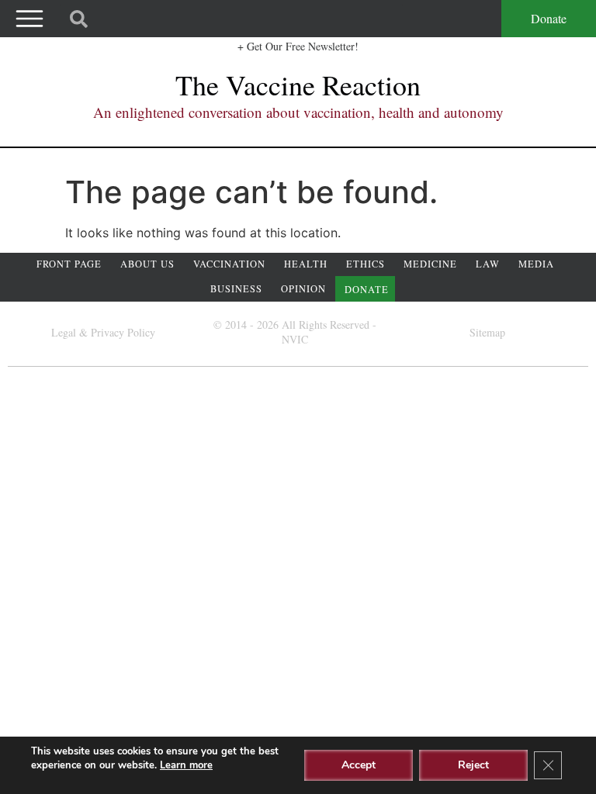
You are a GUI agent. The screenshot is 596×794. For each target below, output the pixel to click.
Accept (358, 765)
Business (236, 288)
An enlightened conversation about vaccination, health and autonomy (298, 112)
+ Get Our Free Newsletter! (298, 46)
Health (305, 264)
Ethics (365, 264)
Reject (473, 765)
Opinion (303, 288)
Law (488, 264)
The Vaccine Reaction (298, 84)
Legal (63, 332)
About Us (147, 264)
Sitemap (487, 332)
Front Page (69, 264)
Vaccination (229, 264)
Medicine (430, 264)
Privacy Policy (123, 332)
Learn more (186, 765)
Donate (549, 18)
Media (536, 264)
